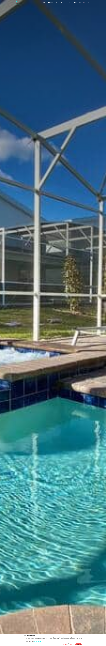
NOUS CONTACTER (77, 2)
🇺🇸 (84, 2)
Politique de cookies (37, 641)
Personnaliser (65, 644)
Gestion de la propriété (66, 2)
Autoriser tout (78, 644)
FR (88, 2)
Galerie (57, 2)
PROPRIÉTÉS (51, 2)
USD (91, 2)
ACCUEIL (44, 2)
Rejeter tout (72, 644)
